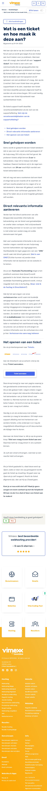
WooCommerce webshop (33, 710)
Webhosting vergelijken (9, 711)
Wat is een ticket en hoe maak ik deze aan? (18, 12)
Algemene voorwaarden (33, 788)
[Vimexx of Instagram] (16, 670)
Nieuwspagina (29, 746)
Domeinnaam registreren (10, 740)
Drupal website (30, 697)
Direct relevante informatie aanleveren (23, 132)
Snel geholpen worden (16, 128)
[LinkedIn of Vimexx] (12, 670)
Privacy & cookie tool (9, 780)
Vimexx (4, 9)
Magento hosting (7, 697)
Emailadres (5, 762)
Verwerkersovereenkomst (33, 786)
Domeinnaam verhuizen (9, 743)
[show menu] (3, 3)
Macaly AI (5, 778)
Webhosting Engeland (9, 692)
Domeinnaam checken (9, 746)
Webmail (4, 764)
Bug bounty (28, 773)
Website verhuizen (31, 686)
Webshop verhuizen (31, 716)
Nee (12, 521)
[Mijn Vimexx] (39, 3)
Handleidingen (13, 9)
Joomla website (30, 694)
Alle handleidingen (16, 21)
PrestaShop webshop (32, 713)
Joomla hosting (7, 700)
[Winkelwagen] (43, 3)
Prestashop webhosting (9, 705)
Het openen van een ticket (18, 135)
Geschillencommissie (32, 762)
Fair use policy (30, 783)
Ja (6, 521)
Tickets (31, 347)
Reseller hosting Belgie (9, 729)
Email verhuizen (7, 767)
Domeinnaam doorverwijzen (11, 751)
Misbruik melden (30, 770)
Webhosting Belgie (8, 686)
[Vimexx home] (13, 3)
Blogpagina (28, 748)
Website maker (30, 689)
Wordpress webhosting (9, 694)
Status (27, 743)
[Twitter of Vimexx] (8, 670)
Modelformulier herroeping (34, 765)
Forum (27, 751)
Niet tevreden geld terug (33, 759)
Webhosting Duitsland (9, 689)
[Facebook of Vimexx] (4, 670)
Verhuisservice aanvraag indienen (24, 333)
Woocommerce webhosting (10, 702)
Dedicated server (7, 716)
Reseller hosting (7, 727)
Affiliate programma (31, 754)
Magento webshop (31, 708)
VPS (3, 713)
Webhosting (5, 683)
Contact (27, 740)
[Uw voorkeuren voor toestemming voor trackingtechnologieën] (45, 593)
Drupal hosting (6, 708)
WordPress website (31, 692)
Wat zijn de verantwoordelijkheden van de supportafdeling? (16, 116)
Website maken (30, 683)
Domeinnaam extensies (9, 748)
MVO (26, 756)
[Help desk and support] (34, 3)
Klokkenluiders (30, 767)
